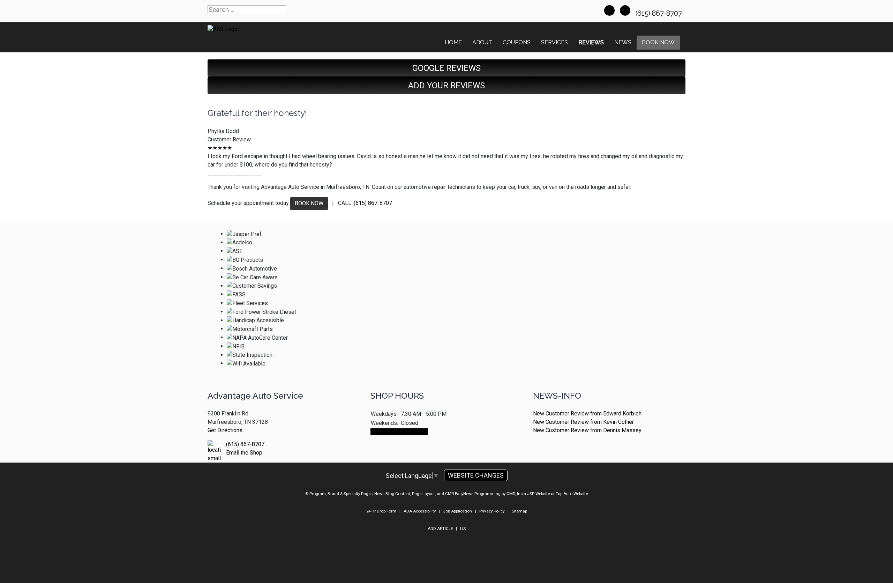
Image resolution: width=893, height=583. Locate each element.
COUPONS (517, 42)
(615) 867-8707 (660, 13)
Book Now (658, 42)
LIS (463, 528)
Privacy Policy (491, 511)
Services (554, 42)
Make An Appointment (399, 431)
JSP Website (538, 493)
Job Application (457, 511)
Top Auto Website (572, 493)
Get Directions (225, 430)
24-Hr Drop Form (381, 511)
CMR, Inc (514, 493)
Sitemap (519, 511)
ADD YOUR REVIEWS (446, 85)
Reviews (591, 42)
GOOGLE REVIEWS (446, 68)
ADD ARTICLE (440, 528)
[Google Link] (625, 10)
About (482, 42)
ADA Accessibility (420, 511)
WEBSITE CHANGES (476, 475)
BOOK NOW (309, 203)
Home (453, 42)
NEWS (622, 42)
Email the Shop (244, 452)
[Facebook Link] (609, 10)
